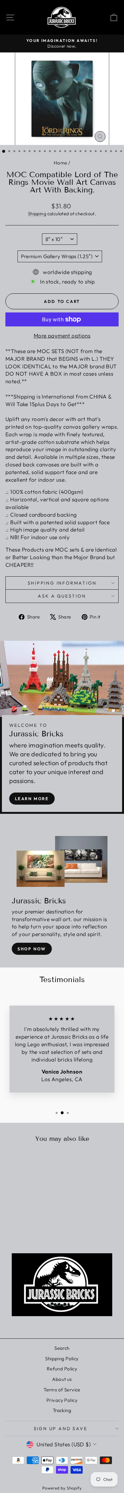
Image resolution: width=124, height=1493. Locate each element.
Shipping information (62, 583)
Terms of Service (62, 1390)
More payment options (62, 335)
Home (60, 163)
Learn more (32, 798)
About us (62, 1379)
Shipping (37, 214)
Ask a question (62, 596)
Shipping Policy (62, 1359)
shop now (31, 948)
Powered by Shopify (62, 1487)
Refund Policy (62, 1369)
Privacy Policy (62, 1400)
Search (62, 1348)
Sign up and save (60, 1428)
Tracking (62, 1410)
